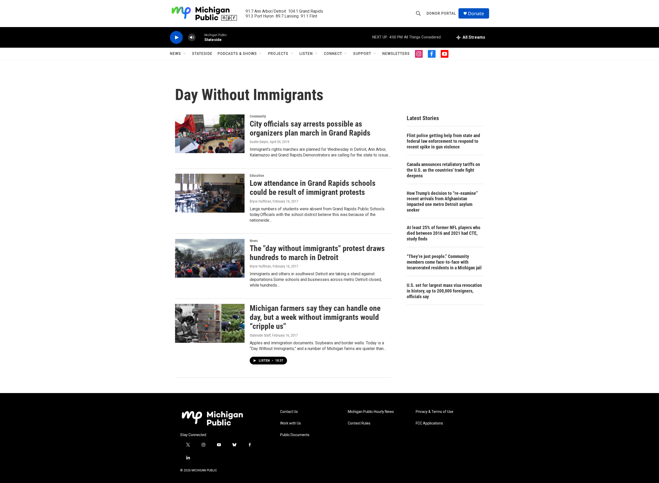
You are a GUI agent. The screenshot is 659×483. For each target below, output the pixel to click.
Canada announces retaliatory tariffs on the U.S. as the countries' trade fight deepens (443, 170)
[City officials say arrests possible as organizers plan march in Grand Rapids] (210, 133)
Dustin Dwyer (259, 142)
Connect (333, 54)
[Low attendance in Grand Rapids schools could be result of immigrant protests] (210, 193)
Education (257, 175)
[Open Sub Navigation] (185, 54)
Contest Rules (359, 423)
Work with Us (290, 423)
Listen (306, 54)
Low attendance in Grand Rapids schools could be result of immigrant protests (313, 188)
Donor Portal (441, 13)
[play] (176, 37)
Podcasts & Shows (237, 54)
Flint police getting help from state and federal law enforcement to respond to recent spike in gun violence (443, 141)
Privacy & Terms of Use (434, 412)
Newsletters (396, 54)
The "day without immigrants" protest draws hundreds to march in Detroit (317, 253)
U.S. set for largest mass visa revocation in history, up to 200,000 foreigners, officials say (444, 290)
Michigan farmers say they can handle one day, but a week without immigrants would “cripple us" (315, 317)
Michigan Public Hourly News (371, 412)
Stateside (202, 54)
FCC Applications (429, 423)
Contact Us (289, 412)
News (175, 54)
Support (362, 54)
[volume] (191, 37)
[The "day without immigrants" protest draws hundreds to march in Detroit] (210, 258)
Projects (278, 54)
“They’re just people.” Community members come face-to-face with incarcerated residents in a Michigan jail (444, 262)
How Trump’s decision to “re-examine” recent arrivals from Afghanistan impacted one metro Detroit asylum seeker (442, 201)
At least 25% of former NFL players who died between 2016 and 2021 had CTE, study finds (443, 233)
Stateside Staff (260, 335)
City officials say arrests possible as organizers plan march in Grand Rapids (310, 128)
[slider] (200, 37)
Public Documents (294, 435)
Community (258, 116)
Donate (476, 13)
